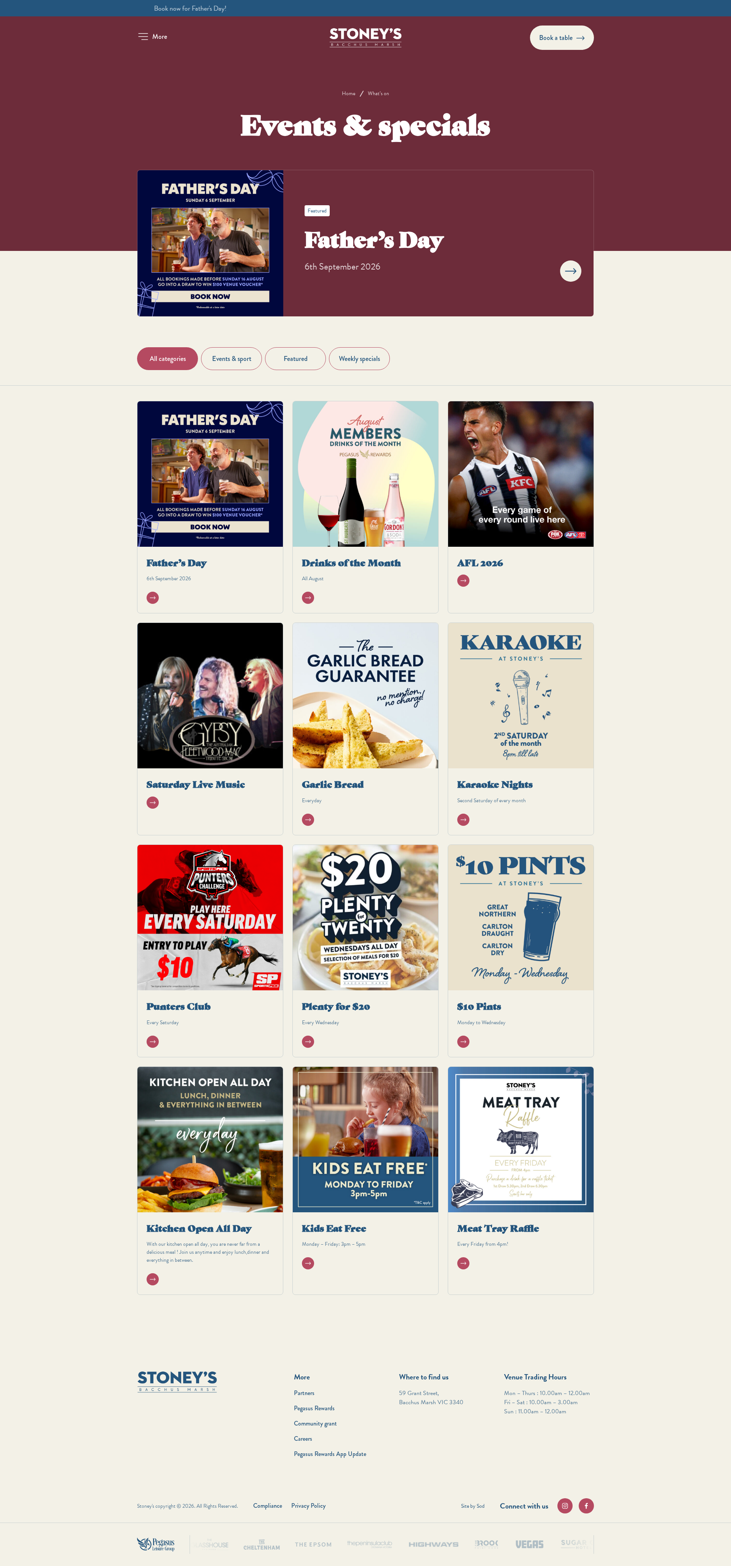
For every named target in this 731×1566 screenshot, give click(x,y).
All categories (168, 359)
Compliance (267, 1505)
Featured (296, 359)
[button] (152, 36)
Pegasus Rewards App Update (330, 1453)
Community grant (315, 1423)
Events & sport (231, 359)
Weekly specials (359, 359)
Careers (303, 1438)
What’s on (378, 93)
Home (348, 93)
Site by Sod (473, 1506)
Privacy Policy (308, 1505)
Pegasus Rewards (314, 1408)
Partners (304, 1393)
